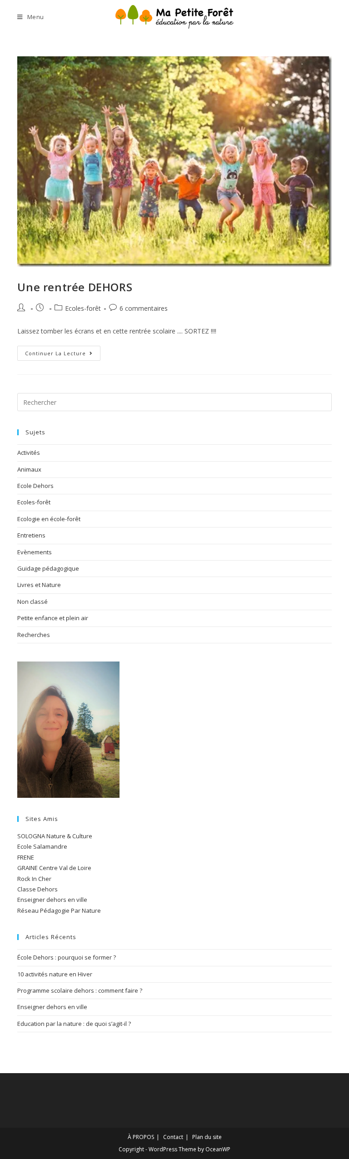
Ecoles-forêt (83, 308)
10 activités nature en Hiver (54, 974)
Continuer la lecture (62, 351)
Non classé (32, 601)
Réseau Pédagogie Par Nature (59, 910)
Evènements (34, 552)
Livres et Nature (39, 585)
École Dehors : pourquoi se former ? (66, 957)
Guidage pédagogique (48, 568)
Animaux (29, 469)
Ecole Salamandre (42, 846)
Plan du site (207, 1137)
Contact (173, 1137)
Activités (28, 452)
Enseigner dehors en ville (52, 899)
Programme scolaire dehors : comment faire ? (79, 990)
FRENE (25, 857)
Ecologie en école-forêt (48, 519)
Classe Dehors (37, 889)
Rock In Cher (34, 879)
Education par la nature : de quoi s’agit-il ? (74, 1024)
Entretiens (31, 535)
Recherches (33, 635)
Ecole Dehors (35, 486)
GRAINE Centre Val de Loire (54, 868)
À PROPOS (141, 1137)
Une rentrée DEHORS (74, 286)
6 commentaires (144, 308)
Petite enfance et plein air (52, 618)
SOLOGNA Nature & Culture (54, 836)
